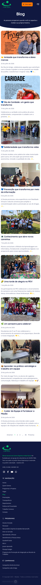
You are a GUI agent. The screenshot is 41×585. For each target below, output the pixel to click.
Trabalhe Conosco (8, 509)
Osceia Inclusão (7, 523)
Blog (3, 494)
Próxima (31, 435)
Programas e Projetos (9, 489)
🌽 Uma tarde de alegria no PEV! (16, 281)
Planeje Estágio (7, 549)
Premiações (6, 497)
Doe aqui (28, 4)
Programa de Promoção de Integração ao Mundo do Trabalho (18, 553)
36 (26, 435)
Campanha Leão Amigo (9, 568)
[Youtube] (11, 471)
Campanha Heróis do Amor (11, 565)
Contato (5, 512)
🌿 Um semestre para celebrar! (16, 323)
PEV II (4, 543)
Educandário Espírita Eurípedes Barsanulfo (15, 529)
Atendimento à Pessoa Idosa (11, 538)
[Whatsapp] (15, 471)
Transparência (7, 500)
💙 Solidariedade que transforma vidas (20, 147)
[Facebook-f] (7, 471)
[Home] (6, 4)
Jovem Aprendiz (7, 546)
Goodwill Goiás (7, 540)
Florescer (5, 526)
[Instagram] (3, 471)
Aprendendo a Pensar (9, 535)
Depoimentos (6, 503)
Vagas (4, 491)
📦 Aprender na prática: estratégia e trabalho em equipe (18, 367)
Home (4, 483)
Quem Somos (6, 486)
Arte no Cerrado (7, 532)
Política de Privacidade (9, 506)
